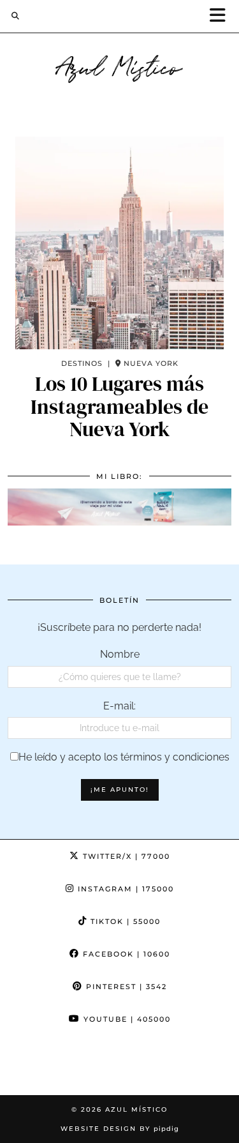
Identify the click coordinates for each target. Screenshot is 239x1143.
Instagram (124, 888)
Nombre (120, 654)
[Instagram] (30, 1065)
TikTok (124, 921)
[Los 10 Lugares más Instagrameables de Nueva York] (119, 243)
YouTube (125, 1019)
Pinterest (125, 986)
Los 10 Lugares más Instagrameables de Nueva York (119, 407)
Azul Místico (119, 65)
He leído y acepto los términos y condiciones (123, 757)
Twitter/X (125, 856)
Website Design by (120, 1128)
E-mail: (119, 706)
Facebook (125, 954)
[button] (221, 16)
